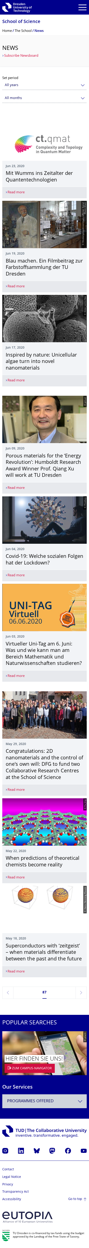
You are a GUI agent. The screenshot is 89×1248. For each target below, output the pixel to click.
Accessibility (11, 1199)
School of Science (21, 22)
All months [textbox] (13, 98)
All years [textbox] (11, 85)
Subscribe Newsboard (21, 56)
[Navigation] (82, 7)
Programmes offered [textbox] (30, 1101)
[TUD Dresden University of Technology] (17, 7)
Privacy (7, 1184)
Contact (8, 1169)
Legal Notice (11, 1177)
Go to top (75, 1199)
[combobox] (44, 85)
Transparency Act (15, 1191)
